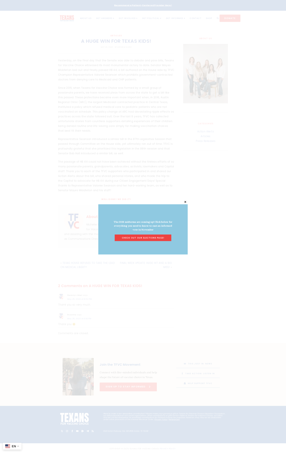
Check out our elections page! (143, 237)
